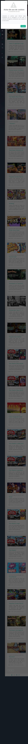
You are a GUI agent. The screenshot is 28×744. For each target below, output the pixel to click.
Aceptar (23, 26)
